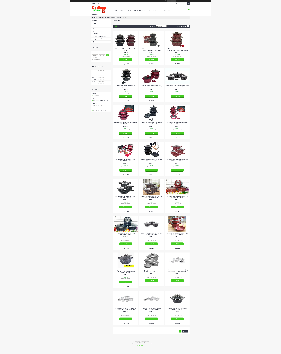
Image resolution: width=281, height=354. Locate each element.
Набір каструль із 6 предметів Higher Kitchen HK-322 (125, 49)
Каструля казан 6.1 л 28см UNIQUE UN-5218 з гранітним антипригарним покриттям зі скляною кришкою (125, 271)
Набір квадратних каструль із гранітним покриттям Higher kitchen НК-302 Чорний (151, 49)
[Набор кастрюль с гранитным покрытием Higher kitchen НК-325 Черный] (177, 76)
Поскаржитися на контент (138, 343)
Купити (126, 59)
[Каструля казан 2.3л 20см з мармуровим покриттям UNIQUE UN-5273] (177, 299)
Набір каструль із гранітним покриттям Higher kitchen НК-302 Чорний (125, 233)
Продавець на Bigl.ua (140, 342)
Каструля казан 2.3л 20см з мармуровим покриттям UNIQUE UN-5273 (177, 308)
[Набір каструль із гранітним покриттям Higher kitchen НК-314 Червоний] (177, 224)
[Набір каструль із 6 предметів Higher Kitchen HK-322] (125, 39)
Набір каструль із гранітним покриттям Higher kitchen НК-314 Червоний (177, 233)
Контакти (163, 10)
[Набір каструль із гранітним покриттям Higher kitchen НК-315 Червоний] (177, 150)
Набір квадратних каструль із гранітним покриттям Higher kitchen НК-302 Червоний (177, 49)
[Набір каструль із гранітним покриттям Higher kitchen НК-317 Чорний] (151, 150)
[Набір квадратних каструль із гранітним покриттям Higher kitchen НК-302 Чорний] (151, 39)
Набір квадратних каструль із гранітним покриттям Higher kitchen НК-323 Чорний (125, 86)
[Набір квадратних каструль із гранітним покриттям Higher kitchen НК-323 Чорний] (125, 76)
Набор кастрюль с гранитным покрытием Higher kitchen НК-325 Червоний (125, 123)
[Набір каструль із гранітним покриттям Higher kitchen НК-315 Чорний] (125, 187)
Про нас (129, 10)
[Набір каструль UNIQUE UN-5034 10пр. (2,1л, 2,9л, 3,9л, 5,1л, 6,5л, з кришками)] (151, 299)
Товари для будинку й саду (105, 17)
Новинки (95, 29)
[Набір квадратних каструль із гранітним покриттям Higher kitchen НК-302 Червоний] (177, 39)
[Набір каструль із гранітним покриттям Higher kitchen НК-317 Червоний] (125, 150)
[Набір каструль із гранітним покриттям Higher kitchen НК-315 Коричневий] (151, 187)
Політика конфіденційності (149, 343)
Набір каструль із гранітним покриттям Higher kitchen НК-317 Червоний (125, 160)
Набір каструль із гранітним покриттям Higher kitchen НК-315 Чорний (125, 197)
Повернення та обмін (139, 10)
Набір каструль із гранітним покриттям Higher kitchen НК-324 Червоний (177, 123)
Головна (116, 10)
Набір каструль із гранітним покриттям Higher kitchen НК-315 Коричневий (151, 197)
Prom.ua (147, 341)
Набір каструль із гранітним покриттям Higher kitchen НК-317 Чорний (151, 160)
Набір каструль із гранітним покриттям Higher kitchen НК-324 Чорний (151, 123)
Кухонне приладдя (116, 17)
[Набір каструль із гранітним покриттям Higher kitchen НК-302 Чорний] (125, 224)
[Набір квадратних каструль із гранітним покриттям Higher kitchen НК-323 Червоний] (151, 76)
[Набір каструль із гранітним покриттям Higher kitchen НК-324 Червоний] (177, 113)
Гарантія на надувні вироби (99, 36)
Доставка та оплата (153, 10)
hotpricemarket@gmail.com (99, 110)
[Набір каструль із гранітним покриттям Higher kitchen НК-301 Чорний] (151, 224)
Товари (121, 10)
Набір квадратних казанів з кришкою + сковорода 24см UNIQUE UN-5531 (151, 270)
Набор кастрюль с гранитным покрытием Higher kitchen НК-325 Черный (177, 86)
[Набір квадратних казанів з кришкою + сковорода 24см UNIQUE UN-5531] (151, 261)
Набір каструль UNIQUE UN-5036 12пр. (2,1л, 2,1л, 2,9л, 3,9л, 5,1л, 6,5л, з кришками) (177, 270)
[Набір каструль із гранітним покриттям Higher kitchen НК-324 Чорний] (151, 113)
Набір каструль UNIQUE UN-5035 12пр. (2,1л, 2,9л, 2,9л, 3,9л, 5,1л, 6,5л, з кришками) (125, 308)
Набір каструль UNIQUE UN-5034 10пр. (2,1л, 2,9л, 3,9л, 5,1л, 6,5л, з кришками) (151, 308)
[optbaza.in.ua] (101, 9)
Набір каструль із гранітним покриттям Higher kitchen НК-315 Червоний (177, 160)
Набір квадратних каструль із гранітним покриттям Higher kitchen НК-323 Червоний (151, 86)
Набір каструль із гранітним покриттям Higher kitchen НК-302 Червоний (177, 197)
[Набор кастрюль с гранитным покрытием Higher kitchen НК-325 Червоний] (125, 113)
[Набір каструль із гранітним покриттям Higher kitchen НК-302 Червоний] (177, 187)
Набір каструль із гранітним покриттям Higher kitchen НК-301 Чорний (151, 233)
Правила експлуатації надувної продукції (100, 32)
